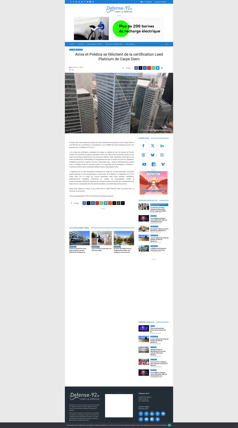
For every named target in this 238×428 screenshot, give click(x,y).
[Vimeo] (93, 1)
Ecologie (72, 49)
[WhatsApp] (153, 68)
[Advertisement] (103, 214)
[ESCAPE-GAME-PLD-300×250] (154, 183)
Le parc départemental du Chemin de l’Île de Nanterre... (159, 239)
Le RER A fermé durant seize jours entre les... (158, 249)
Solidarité (154, 359)
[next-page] (142, 255)
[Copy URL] (123, 203)
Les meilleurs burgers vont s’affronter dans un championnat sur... (158, 219)
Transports (154, 246)
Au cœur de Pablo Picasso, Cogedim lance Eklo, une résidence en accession (123, 250)
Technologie (154, 226)
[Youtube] (87, 1)
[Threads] (79, 1)
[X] (140, 68)
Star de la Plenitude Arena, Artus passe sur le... (158, 330)
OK (169, 425)
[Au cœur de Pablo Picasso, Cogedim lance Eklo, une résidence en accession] (124, 238)
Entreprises (95, 247)
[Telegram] (157, 68)
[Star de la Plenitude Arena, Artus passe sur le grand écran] (144, 328)
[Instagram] (84, 1)
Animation (153, 216)
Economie (153, 347)
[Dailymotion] (90, 1)
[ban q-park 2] (119, 28)
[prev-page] (140, 255)
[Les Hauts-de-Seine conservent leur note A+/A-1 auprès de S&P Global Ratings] (144, 206)
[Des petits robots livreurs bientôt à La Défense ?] (144, 229)
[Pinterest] (149, 68)
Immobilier (79, 49)
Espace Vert (154, 235)
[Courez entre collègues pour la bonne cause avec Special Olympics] (144, 362)
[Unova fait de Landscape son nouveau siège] (102, 238)
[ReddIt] (110, 203)
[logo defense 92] (119, 9)
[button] (166, 44)
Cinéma (153, 326)
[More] (162, 68)
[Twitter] (73, 1)
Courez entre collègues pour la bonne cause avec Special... (159, 363)
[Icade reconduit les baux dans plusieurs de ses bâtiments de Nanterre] (79, 238)
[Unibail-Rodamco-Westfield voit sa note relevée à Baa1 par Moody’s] (144, 349)
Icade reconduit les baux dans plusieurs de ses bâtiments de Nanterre (77, 250)
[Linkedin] (76, 1)
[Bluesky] (82, 1)
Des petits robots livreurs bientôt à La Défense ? (159, 229)
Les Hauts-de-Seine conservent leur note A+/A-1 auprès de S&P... (158, 209)
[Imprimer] (118, 203)
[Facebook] (70, 1)
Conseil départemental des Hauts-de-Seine (158, 205)
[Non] (236, 425)
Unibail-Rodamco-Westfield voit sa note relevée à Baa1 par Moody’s (157, 352)
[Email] (114, 203)
